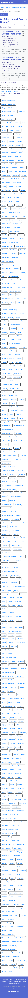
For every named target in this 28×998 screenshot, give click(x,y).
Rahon (3, 777)
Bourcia (22, 190)
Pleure (12, 751)
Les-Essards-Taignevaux (8, 556)
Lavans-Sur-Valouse (7, 515)
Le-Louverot (13, 526)
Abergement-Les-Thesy (8, 111)
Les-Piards (13, 564)
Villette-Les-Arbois (7, 960)
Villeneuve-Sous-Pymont (8, 949)
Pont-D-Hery (5, 758)
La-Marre (12, 478)
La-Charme (23, 455)
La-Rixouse (13, 481)
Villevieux (4, 964)
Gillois (17, 422)
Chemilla (22, 272)
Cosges (18, 317)
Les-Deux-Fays (5, 553)
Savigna (12, 863)
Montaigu (21, 661)
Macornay (23, 594)
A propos (16, 979)
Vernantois (11, 919)
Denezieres (4, 351)
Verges (24, 915)
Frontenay (14, 410)
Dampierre (13, 347)
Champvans (16, 227)
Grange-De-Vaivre (18, 425)
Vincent (21, 964)
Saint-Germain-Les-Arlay (8, 818)
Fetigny (17, 384)
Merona (3, 620)
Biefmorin (16, 175)
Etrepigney (17, 377)
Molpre (3, 642)
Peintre (12, 736)
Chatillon (4, 253)
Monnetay (4, 646)
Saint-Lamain (15, 825)
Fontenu (3, 395)
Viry (2, 968)
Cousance (4, 328)
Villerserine (16, 956)
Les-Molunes (5, 560)
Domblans (17, 354)
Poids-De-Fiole (5, 754)
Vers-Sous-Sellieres (7, 926)
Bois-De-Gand (17, 182)
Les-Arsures (4, 545)
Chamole (22, 216)
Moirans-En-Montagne (15, 631)
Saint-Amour (12, 803)
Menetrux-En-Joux (6, 616)
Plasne (10, 747)
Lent (22, 541)
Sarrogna (19, 859)
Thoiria (19, 889)
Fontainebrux (18, 392)
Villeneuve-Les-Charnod (8, 945)
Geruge (13, 418)
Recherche (4, 15)
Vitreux (9, 968)
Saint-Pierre (20, 844)
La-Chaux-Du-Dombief (8, 467)
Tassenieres (17, 882)
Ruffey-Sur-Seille (16, 799)
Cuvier (3, 343)
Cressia (11, 336)
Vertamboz (19, 926)
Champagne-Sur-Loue (7, 220)
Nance (3, 702)
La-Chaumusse (5, 463)
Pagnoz (20, 728)
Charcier (21, 235)
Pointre (15, 754)
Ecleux (15, 366)
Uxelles (19, 897)
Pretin (19, 769)
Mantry (3, 601)
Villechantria (5, 941)
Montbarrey (12, 665)
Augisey (19, 141)
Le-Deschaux (16, 519)
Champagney (21, 220)
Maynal (21, 609)
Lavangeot (18, 504)
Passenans (23, 732)
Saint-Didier (20, 811)
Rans (2, 781)
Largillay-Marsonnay (16, 496)
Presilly (12, 769)
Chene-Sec (4, 280)
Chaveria (17, 268)
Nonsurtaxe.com (8, 2)
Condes (13, 313)
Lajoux (23, 493)
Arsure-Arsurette (6, 134)
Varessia (11, 908)
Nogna (9, 713)
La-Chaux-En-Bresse (7, 470)
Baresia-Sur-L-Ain (6, 156)
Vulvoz (11, 971)
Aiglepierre (21, 111)
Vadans (3, 900)
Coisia (12, 302)
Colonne (20, 302)
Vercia (17, 915)
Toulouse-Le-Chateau (15, 893)
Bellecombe (19, 164)
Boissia (3, 186)
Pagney (12, 728)
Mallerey (19, 597)
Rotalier (10, 796)
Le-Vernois (15, 538)
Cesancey (22, 209)
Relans (12, 784)
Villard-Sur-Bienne (6, 938)
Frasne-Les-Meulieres (7, 407)
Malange (11, 597)
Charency (4, 238)
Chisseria (4, 291)
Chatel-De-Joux (20, 246)
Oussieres (4, 728)
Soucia (12, 878)
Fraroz (13, 403)
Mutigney (4, 698)
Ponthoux (17, 762)
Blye (24, 179)
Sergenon (13, 870)
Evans (3, 381)
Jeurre (15, 440)
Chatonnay (13, 253)
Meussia (17, 624)
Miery (10, 627)
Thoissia (3, 893)
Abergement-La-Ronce (8, 100)
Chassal (3, 242)
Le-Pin (16, 534)
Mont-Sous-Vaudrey (7, 650)
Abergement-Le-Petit (7, 108)
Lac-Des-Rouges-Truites (8, 489)
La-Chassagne (5, 459)
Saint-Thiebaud (5, 848)
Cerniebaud (4, 209)
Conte (3, 317)
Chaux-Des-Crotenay (7, 265)
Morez (3, 691)
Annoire (16, 123)
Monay (11, 642)
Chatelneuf (13, 250)
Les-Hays (21, 556)
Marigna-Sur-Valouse (15, 601)
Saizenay (4, 852)
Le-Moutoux (5, 530)
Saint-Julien (4, 825)
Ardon (13, 126)
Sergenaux (4, 870)
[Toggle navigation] (24, 2)
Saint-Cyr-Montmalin (7, 811)
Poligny (23, 754)
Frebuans (20, 407)
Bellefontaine (5, 167)
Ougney (3, 725)
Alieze (3, 115)
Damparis (4, 347)
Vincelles (12, 964)
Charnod (21, 238)
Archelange (4, 126)
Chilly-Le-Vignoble (6, 287)
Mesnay (11, 620)
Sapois (11, 859)
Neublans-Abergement (8, 706)
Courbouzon (14, 321)
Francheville (4, 403)
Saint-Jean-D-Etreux (20, 822)
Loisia (18, 579)
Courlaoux (4, 324)
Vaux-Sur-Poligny (6, 915)
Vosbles (24, 968)
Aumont (3, 145)
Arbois (23, 123)
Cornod (10, 317)
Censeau (11, 205)
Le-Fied (3, 523)
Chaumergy (22, 253)
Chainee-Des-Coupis (14, 212)
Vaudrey (19, 908)
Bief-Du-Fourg (5, 175)
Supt (2, 882)
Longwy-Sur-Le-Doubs (18, 586)
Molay (12, 639)
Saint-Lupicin (5, 840)
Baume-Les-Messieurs (7, 160)
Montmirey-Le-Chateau (8, 683)
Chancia (3, 231)
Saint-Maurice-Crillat (7, 844)
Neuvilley (20, 706)
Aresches (20, 126)
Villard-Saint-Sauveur (7, 934)
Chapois (3, 235)
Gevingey (21, 418)
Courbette (4, 321)
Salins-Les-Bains (6, 855)
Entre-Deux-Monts (6, 369)
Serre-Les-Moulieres (7, 874)
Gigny (10, 422)
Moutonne (20, 695)
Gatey (21, 410)
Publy (3, 773)
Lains (16, 493)
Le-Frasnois (12, 523)
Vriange (3, 971)
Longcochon (5, 586)
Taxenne (11, 885)
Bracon (16, 194)
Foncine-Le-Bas (14, 388)
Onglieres (13, 717)
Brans (3, 197)
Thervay (19, 885)
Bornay (15, 190)
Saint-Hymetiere (6, 822)
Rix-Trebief (4, 788)
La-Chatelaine (17, 459)
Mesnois (19, 620)
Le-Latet (3, 526)
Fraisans (22, 399)
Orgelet (21, 721)
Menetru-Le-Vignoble (7, 612)
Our (18, 725)
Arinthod (4, 130)
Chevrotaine (5, 283)
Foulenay (14, 399)
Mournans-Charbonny (7, 695)
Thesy (3, 889)
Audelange (19, 137)
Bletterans (4, 179)
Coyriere (13, 328)
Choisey (3, 295)
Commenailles (5, 306)
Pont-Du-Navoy (6, 762)
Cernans (19, 205)
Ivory (2, 440)
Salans (12, 852)
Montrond (13, 687)
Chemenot (13, 272)
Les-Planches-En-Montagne (9, 567)
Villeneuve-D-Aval (17, 941)
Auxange (4, 149)
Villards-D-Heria (20, 938)
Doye (11, 362)
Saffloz (3, 803)
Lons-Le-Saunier (6, 590)
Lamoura (4, 496)
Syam (9, 882)
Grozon (3, 437)
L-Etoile (13, 444)
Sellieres (3, 867)
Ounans (11, 725)
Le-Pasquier (15, 530)
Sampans (17, 855)
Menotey (18, 616)
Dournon (4, 362)
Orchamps (13, 721)
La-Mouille (21, 478)
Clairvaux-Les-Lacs (7, 298)
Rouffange (4, 799)
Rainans (10, 777)
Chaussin (15, 257)
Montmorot (21, 683)
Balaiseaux (4, 152)
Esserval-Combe (6, 373)
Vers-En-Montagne (7, 923)
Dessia (21, 351)
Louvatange (4, 594)
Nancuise (11, 702)
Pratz (13, 766)
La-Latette (22, 474)
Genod (12, 414)
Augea (3, 141)
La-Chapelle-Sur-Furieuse (8, 455)
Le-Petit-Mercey (6, 534)
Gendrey (3, 414)
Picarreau (20, 739)
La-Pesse (4, 481)
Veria (2, 919)
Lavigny (18, 515)
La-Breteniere (16, 452)
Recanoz (18, 781)
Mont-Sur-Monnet (6, 653)
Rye (25, 799)
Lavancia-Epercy (6, 504)
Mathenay (13, 609)
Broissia (18, 201)
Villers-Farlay (5, 953)
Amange (10, 115)
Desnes (13, 351)
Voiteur (16, 968)
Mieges (3, 627)
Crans (19, 332)
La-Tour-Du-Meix (6, 485)
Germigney (4, 418)
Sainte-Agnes (17, 848)
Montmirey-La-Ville (7, 680)
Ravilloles (10, 781)
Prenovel (4, 769)
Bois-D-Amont (5, 182)
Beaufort (4, 164)
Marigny (3, 605)
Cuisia (12, 339)
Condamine (4, 313)
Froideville (4, 410)
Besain (3, 171)
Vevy (10, 930)
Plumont (19, 751)
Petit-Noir (12, 739)
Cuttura (19, 339)
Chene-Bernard (13, 276)
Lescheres (4, 579)
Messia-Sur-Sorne (6, 624)
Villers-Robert (5, 956)
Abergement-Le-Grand (8, 104)
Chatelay (4, 250)
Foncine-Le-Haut (6, 392)
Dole (9, 354)
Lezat (12, 579)
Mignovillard (19, 627)
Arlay (11, 130)
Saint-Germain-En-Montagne (9, 814)
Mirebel (3, 631)
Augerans (11, 141)
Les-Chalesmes (5, 549)
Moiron (3, 635)
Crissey (19, 336)
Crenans (3, 336)
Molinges (20, 639)
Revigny (19, 784)
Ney (2, 713)
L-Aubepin (4, 444)
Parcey (14, 732)
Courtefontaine (15, 324)
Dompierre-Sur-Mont (7, 358)
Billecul (24, 175)
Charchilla (12, 235)
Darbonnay (23, 347)
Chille (13, 283)
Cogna (24, 298)
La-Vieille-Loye (19, 485)
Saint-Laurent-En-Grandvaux (9, 829)
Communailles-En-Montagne (9, 309)
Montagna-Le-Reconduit (8, 657)
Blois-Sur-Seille (15, 179)
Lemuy (16, 541)
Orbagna (4, 721)
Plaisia (3, 747)
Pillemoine (4, 743)
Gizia (23, 422)
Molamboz (4, 639)
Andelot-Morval (6, 123)
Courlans (23, 321)
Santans (3, 859)
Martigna (4, 609)
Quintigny (18, 773)
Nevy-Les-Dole (5, 710)
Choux (11, 295)
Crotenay (4, 339)
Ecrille (21, 366)
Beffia (11, 164)
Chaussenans (5, 257)
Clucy (17, 298)
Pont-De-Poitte (16, 758)
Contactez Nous (7, 979)
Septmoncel (20, 867)
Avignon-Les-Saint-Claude (17, 149)
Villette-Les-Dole (21, 960)
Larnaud (3, 500)
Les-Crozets (17, 549)
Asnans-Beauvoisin (7, 137)
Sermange (23, 870)
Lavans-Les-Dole (6, 508)
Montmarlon (19, 676)
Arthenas (17, 134)
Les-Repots (4, 575)
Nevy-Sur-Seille (18, 710)
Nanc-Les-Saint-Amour (17, 698)
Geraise (19, 414)
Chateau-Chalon (14, 242)
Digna (3, 354)
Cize (17, 295)
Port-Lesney (5, 766)
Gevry (3, 422)
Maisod (3, 597)
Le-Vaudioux (5, 538)
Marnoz (20, 605)
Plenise (17, 747)
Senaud (12, 867)
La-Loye (3, 478)
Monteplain (4, 668)
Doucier (19, 358)
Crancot (12, 332)
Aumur (11, 145)
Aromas (18, 130)
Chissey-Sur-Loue (15, 291)
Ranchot (18, 777)
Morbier (22, 687)
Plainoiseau (21, 743)
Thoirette (11, 889)
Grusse (11, 437)
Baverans (20, 160)
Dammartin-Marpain (14, 343)
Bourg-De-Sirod (6, 194)
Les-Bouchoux (16, 545)
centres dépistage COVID (13, 7)
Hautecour (19, 437)
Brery (9, 197)
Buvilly (3, 205)
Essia (3, 377)
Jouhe (22, 440)
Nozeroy (16, 713)
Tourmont (4, 897)
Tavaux (3, 885)
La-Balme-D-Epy (6, 448)
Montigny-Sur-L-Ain (7, 676)
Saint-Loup (16, 837)
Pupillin (10, 773)
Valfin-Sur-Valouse (19, 904)
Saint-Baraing (5, 807)
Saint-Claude (16, 807)
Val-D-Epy (12, 900)
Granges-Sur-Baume (7, 429)
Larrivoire (12, 500)
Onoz (20, 717)
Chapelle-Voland (14, 231)
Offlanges (4, 717)
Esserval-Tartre (18, 373)
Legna (9, 541)
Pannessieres (5, 732)
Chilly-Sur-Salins (20, 287)
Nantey (19, 702)
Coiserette (4, 302)
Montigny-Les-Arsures (8, 672)
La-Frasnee (13, 474)
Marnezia (12, 605)
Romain (10, 792)
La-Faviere (20, 470)
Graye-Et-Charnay (6, 433)
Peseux (3, 739)
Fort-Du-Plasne (13, 395)
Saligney (19, 852)
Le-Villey (23, 538)
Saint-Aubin (22, 803)
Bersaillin (23, 167)
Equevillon (19, 369)
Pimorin (13, 743)
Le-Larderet (22, 523)
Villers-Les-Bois (17, 953)
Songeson (4, 878)
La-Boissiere (5, 452)
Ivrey (9, 440)
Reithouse (4, 784)
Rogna (3, 792)
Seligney (19, 863)
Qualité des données (14, 981)
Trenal (12, 897)
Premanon (21, 766)
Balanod (13, 152)
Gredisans (18, 433)
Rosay (3, 796)
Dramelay (19, 362)
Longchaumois (14, 582)
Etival (9, 377)
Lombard (4, 582)
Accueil (2, 7)
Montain (3, 665)
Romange (18, 792)
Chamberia (4, 216)
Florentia (4, 388)
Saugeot (3, 863)
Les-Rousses (15, 575)
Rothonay (19, 796)
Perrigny (19, 736)
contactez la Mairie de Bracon (9, 91)
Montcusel (22, 665)
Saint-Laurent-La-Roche (8, 833)
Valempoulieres (5, 904)
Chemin (3, 276)
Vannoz (3, 908)
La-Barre (17, 448)
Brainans (23, 194)
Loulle (16, 590)
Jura (23, 7)
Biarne (10, 171)
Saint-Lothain (5, 837)
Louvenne (14, 594)
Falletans (10, 381)
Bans (20, 152)
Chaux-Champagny (7, 261)
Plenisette (4, 751)
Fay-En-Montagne (6, 384)
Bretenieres (17, 197)
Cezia (3, 212)
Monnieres (13, 646)
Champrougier (5, 227)
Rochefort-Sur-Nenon (17, 788)
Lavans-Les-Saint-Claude (8, 511)
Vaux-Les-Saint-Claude (8, 911)
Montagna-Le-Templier (8, 661)
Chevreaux (23, 280)
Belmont (14, 167)
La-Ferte (3, 474)
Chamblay (14, 216)
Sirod (18, 874)
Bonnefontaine (5, 190)
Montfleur (14, 668)
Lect (2, 541)
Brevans (3, 201)
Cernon (13, 209)
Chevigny (14, 280)
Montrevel (4, 687)
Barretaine (18, 156)
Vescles (3, 930)
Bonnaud (18, 186)
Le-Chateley (5, 519)
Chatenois (22, 250)
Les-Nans (4, 564)
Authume (18, 145)
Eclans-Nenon (5, 366)
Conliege (21, 313)
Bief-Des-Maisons (20, 171)
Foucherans (4, 399)
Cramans (4, 332)
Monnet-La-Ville (20, 642)
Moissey (11, 635)
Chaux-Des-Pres (6, 268)
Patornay (4, 736)
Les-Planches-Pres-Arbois (9, 571)
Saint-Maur (15, 840)
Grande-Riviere (5, 425)
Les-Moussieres (16, 560)
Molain (19, 635)
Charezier (13, 238)
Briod (10, 201)
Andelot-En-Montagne (8, 119)
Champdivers (17, 223)
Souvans (20, 878)
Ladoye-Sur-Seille (6, 493)
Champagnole (5, 223)
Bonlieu (11, 186)
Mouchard (11, 691)
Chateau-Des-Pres (6, 246)
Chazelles (4, 272)
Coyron (21, 328)
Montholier (23, 668)
